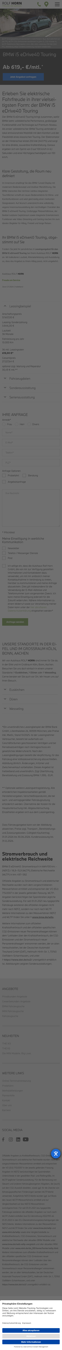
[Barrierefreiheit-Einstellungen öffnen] (56, 1153)
